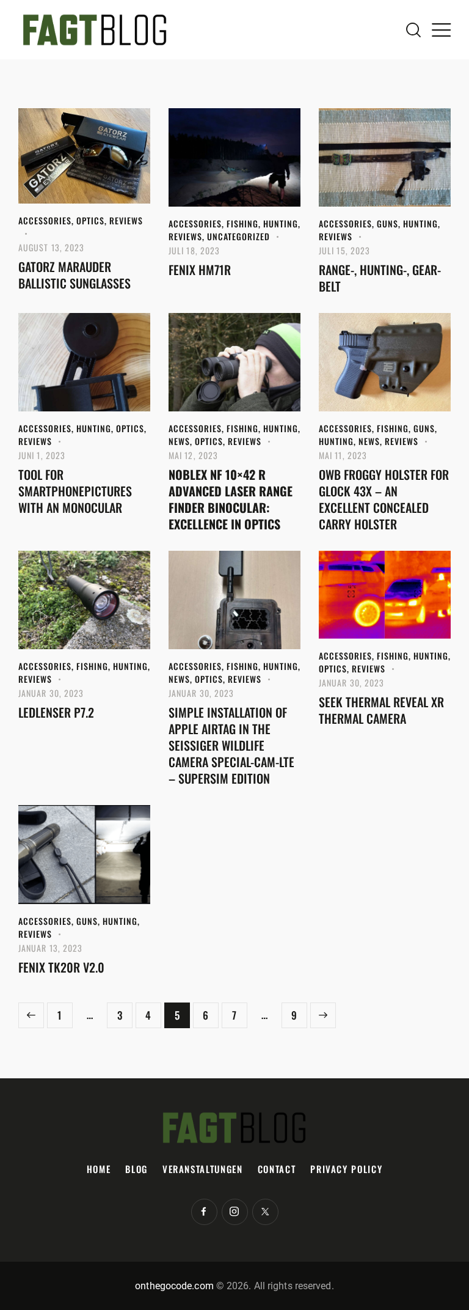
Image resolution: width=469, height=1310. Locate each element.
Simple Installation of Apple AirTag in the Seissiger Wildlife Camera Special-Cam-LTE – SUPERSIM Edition (231, 745)
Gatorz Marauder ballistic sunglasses (74, 275)
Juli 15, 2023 (344, 250)
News (179, 441)
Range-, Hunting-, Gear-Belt (380, 278)
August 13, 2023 (51, 247)
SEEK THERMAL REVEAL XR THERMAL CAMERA (381, 710)
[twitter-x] (265, 1212)
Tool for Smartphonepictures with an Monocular (75, 491)
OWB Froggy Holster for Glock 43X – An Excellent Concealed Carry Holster (384, 499)
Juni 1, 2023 (41, 455)
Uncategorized (238, 236)
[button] (441, 29)
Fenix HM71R (200, 270)
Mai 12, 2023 (193, 455)
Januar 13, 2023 (50, 947)
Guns (387, 223)
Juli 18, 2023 (194, 250)
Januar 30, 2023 (51, 692)
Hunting (280, 223)
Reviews (126, 220)
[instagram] (235, 1212)
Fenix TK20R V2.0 (61, 967)
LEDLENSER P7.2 (56, 712)
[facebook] (204, 1212)
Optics (90, 220)
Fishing (242, 223)
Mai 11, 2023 (343, 455)
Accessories (44, 220)
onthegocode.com (174, 1286)
